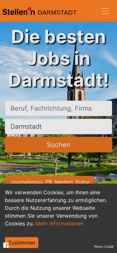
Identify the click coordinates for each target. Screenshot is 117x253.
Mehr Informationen (59, 223)
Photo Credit (104, 246)
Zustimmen (21, 242)
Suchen (58, 145)
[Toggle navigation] (105, 11)
